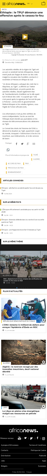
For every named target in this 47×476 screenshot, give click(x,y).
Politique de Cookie (38, 450)
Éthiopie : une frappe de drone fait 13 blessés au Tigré (20, 230)
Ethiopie (8, 46)
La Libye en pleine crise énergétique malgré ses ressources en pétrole (20, 412)
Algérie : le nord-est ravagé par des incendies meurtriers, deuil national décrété (20, 369)
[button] (25, 37)
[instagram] (43, 438)
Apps (44, 461)
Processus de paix (16, 168)
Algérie (6, 363)
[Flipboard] (31, 438)
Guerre (36, 159)
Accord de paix (14, 164)
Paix (27, 164)
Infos (4, 9)
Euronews (42, 466)
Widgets (4, 466)
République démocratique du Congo (19, 321)
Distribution (5, 456)
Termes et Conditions (37, 445)
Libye (5, 408)
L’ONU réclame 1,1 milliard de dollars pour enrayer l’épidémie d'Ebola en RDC (23, 326)
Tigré (35, 155)
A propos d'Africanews (9, 445)
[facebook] (37, 438)
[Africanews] (16, 4)
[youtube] (19, 438)
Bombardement (14, 172)
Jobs (3, 461)
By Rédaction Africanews (11, 60)
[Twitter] (25, 438)
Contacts (4, 450)
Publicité (42, 456)
